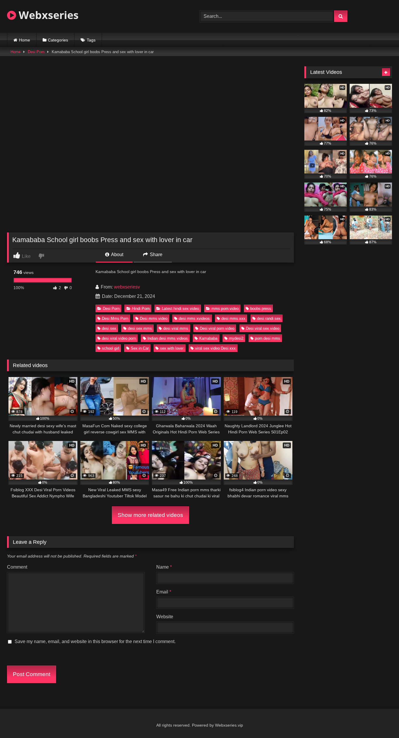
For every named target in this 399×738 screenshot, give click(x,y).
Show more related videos (150, 515)
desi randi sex (269, 318)
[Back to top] (380, 720)
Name (164, 567)
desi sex (109, 328)
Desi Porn (36, 52)
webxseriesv (127, 286)
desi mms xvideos (194, 318)
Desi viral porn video (217, 328)
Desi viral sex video (262, 328)
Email (163, 591)
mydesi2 (236, 338)
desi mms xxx (233, 318)
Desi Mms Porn (115, 318)
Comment (17, 567)
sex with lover (171, 348)
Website (164, 616)
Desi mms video (153, 318)
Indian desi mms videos (168, 338)
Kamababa (208, 338)
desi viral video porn (119, 338)
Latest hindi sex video (180, 308)
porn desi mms (267, 338)
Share (155, 254)
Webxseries (47, 15)
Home (24, 40)
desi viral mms (175, 328)
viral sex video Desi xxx (215, 348)
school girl (110, 348)
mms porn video (225, 308)
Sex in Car (140, 348)
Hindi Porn (141, 308)
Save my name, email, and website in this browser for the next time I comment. (95, 641)
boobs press (260, 308)
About (116, 254)
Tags (91, 40)
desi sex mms (140, 328)
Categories (58, 40)
